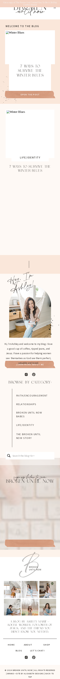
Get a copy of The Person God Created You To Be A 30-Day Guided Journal (30, 3)
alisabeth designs (34, 673)
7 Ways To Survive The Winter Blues (30, 70)
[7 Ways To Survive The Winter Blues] (30, 47)
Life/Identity (30, 157)
